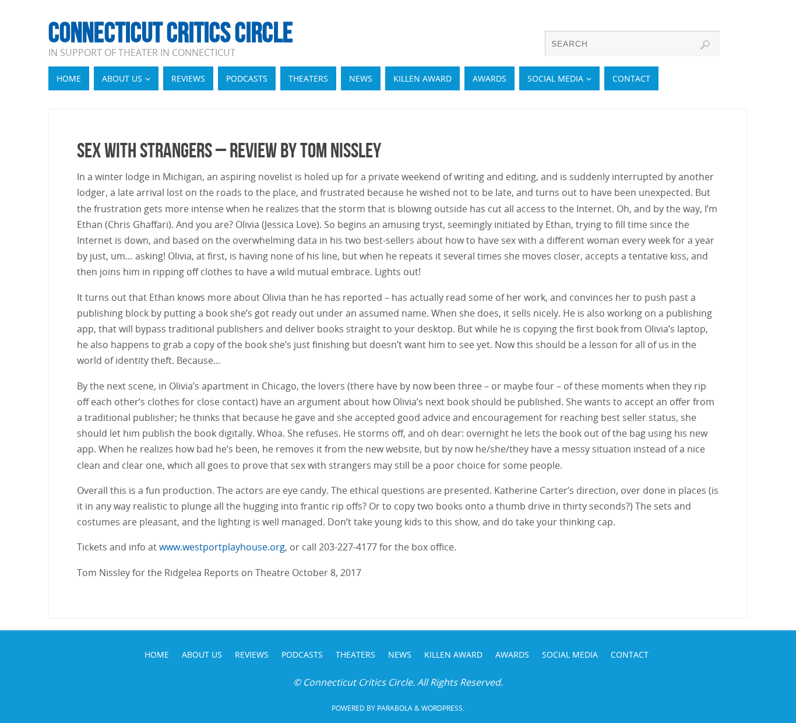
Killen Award (453, 654)
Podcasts (302, 654)
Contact (630, 654)
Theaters (355, 654)
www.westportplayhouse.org (222, 547)
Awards (512, 654)
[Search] (705, 45)
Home (157, 654)
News (399, 654)
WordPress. (442, 708)
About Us (202, 654)
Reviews (252, 654)
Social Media (570, 654)
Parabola (395, 708)
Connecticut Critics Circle (170, 32)
